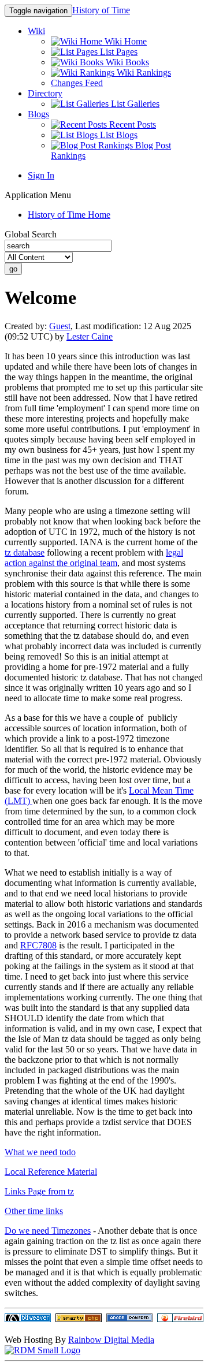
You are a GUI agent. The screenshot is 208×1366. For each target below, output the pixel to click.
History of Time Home (69, 214)
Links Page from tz (39, 1191)
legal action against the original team (94, 558)
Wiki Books (126, 62)
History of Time (101, 10)
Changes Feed (77, 83)
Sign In (41, 175)
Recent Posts (131, 124)
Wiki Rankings (142, 72)
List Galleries (134, 104)
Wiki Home (124, 41)
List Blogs (118, 135)
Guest (59, 326)
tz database (24, 552)
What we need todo (40, 1152)
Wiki (36, 31)
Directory (45, 93)
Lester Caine (89, 336)
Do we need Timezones (48, 1230)
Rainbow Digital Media (111, 1340)
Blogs (38, 114)
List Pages (118, 52)
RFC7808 (38, 945)
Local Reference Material (51, 1172)
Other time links (34, 1211)
